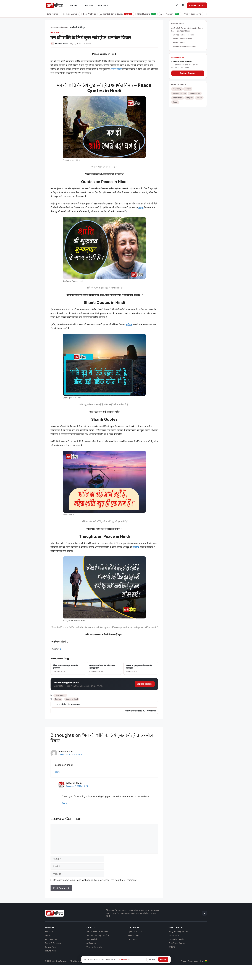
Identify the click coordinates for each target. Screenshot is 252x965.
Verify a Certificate (94, 947)
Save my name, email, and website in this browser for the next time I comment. (95, 880)
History (188, 89)
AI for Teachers (169, 14)
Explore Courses (196, 5)
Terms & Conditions (53, 943)
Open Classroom (135, 931)
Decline (151, 959)
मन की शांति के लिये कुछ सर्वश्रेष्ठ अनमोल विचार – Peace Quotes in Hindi (187, 29)
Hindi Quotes (62, 27)
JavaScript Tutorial (176, 939)
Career (199, 98)
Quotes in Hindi (71, 699)
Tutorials (102, 5)
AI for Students (146, 14)
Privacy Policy (50, 947)
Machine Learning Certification (99, 935)
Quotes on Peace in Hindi (183, 35)
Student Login (133, 935)
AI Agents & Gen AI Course (116, 14)
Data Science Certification (97, 931)
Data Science (52, 14)
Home (53, 27)
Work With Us (51, 939)
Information (177, 98)
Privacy (184, 961)
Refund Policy (50, 951)
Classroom (88, 5)
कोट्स (140, 207)
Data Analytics (89, 14)
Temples (189, 98)
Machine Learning (70, 14)
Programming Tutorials (178, 931)
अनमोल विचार (116, 69)
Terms (190, 961)
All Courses (91, 943)
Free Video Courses (177, 943)
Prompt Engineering (192, 14)
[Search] (177, 5)
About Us (49, 931)
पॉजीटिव (136, 547)
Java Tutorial (174, 935)
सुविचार (129, 324)
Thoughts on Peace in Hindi (184, 46)
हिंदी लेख (172, 947)
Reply (57, 772)
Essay (175, 102)
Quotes (58, 699)
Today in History (179, 93)
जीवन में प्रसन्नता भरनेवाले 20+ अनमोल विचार (140, 711)
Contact (48, 935)
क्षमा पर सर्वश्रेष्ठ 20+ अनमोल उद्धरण (68, 704)
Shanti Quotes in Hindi (182, 39)
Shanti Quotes (179, 42)
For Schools (132, 939)
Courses (74, 5)
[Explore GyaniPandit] (183, 5)
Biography (177, 89)
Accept (163, 959)
